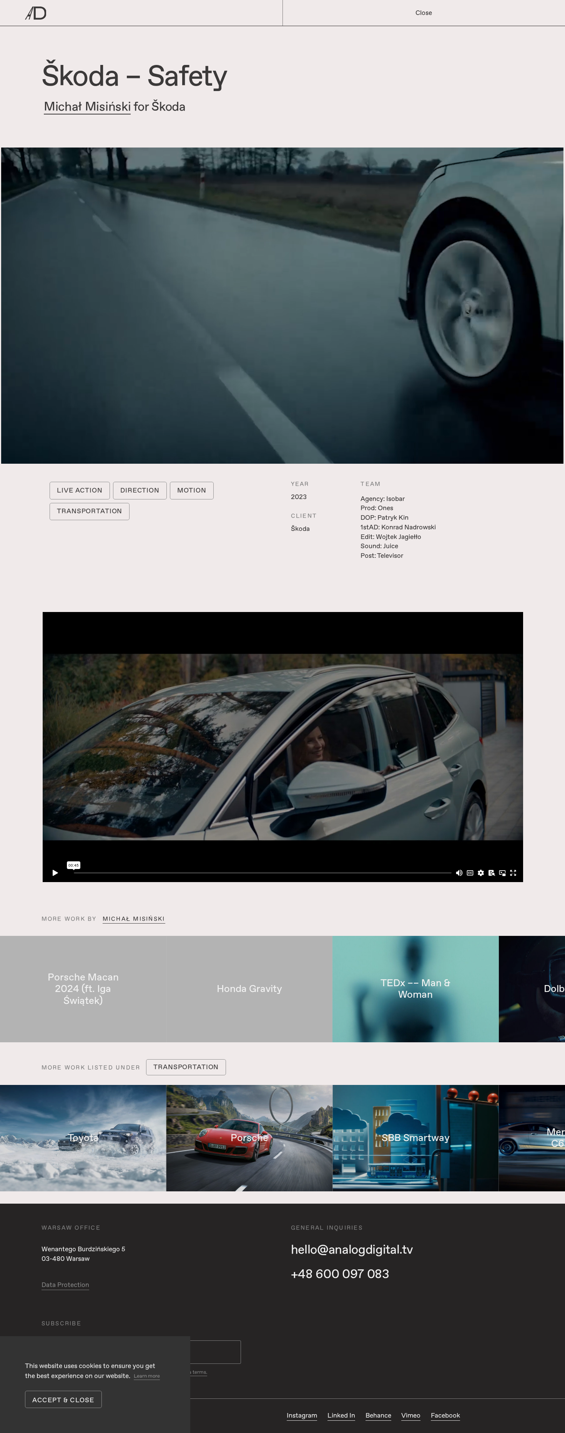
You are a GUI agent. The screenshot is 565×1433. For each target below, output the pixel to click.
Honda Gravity (249, 989)
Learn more (147, 1376)
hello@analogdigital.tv (352, 1249)
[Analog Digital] (128, 13)
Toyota (83, 1138)
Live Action (79, 490)
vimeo (410, 1415)
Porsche (249, 1138)
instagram (302, 1415)
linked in (341, 1415)
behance (378, 1415)
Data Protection (65, 1285)
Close (423, 13)
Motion (191, 490)
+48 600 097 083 (340, 1274)
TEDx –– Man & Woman (415, 988)
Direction (140, 490)
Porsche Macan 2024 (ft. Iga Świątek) (83, 989)
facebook (445, 1415)
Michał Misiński (87, 107)
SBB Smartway (416, 1138)
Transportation (89, 511)
